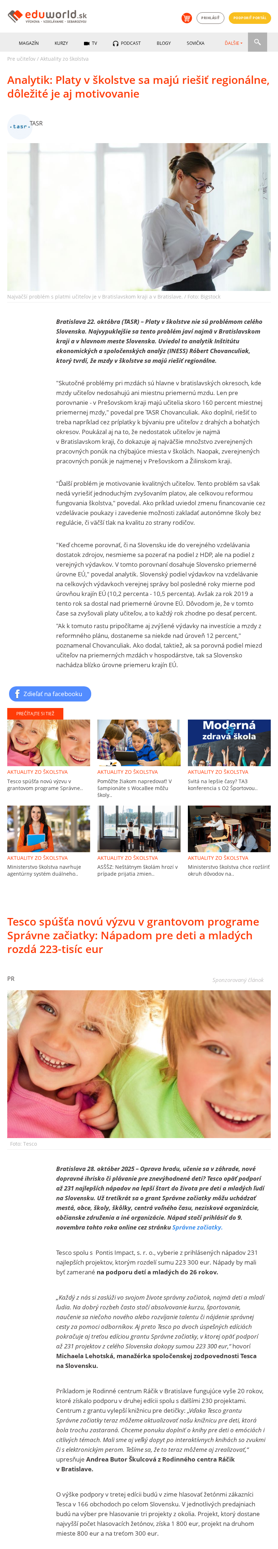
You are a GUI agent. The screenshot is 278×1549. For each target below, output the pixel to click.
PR (10, 979)
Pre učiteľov (21, 58)
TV (94, 43)
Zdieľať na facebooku (53, 693)
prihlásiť (210, 18)
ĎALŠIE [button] (232, 43)
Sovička (196, 43)
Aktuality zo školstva (64, 58)
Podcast (130, 43)
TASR (36, 123)
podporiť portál (250, 18)
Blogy (164, 43)
